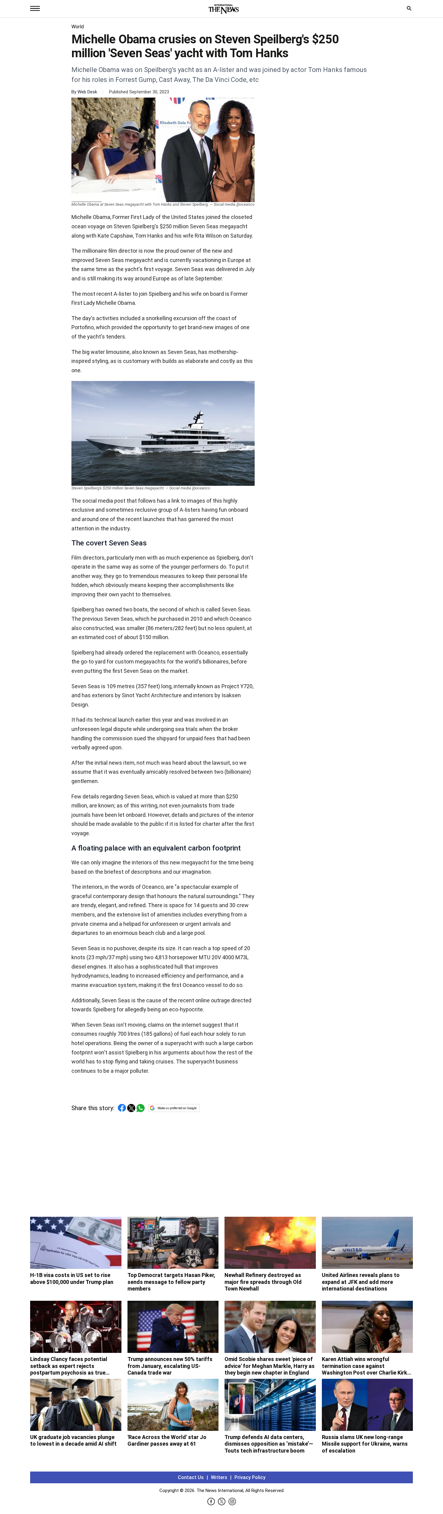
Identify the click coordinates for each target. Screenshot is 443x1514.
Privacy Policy (249, 1477)
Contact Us (191, 1477)
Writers (219, 1477)
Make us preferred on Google (177, 1108)
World (77, 27)
